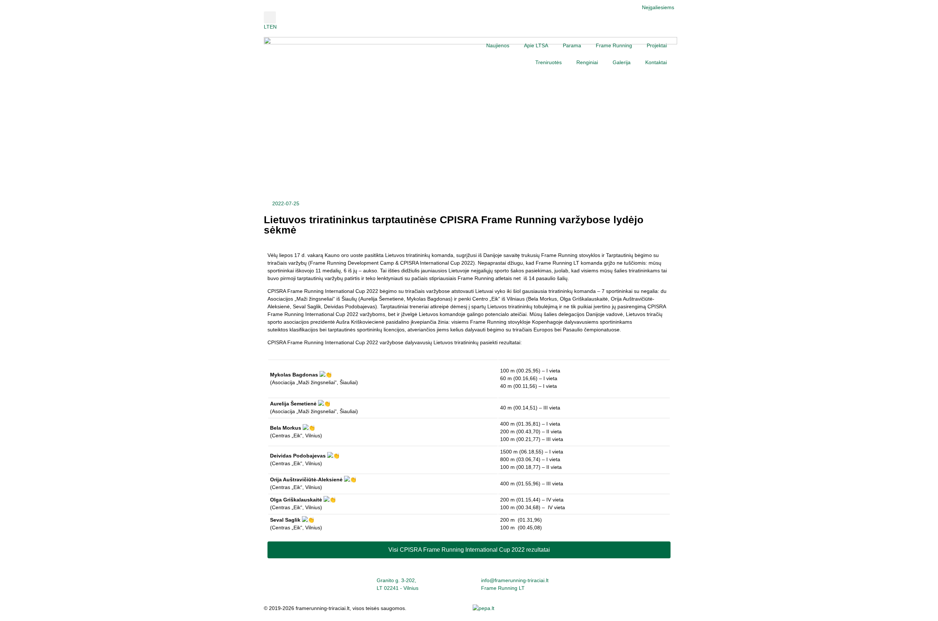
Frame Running (614, 45)
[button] (270, 17)
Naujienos (497, 45)
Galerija (622, 62)
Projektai (657, 45)
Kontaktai (656, 62)
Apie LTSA (536, 45)
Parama (572, 45)
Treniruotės (548, 62)
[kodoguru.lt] (483, 608)
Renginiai (587, 62)
